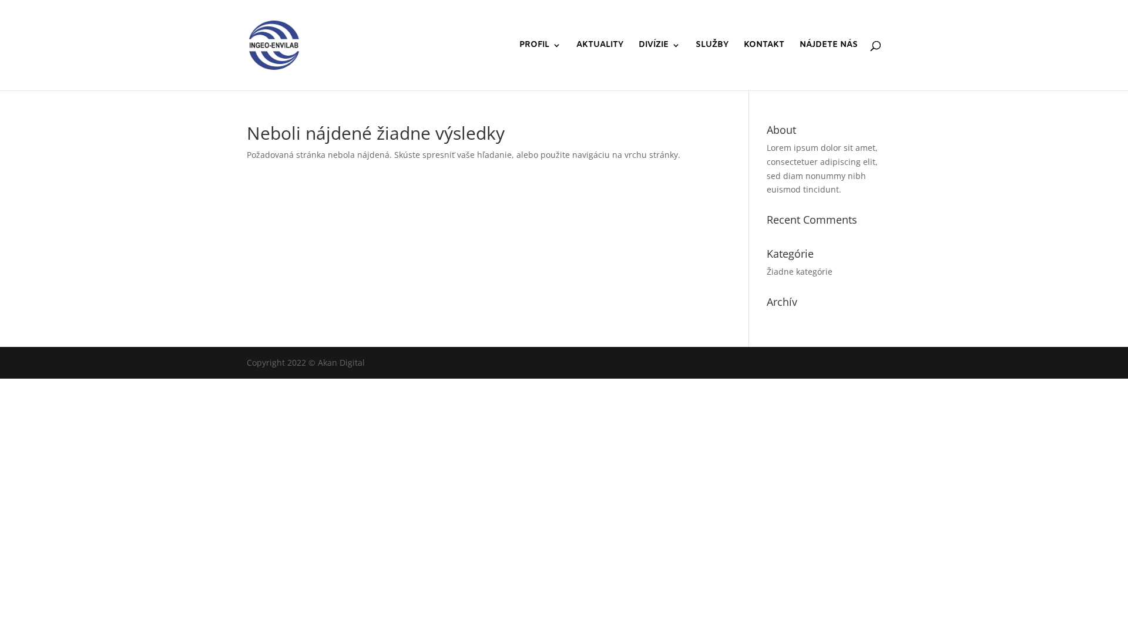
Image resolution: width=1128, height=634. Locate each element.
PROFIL (534, 45)
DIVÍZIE (654, 45)
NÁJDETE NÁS (829, 45)
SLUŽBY (712, 45)
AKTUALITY (599, 45)
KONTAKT (764, 45)
